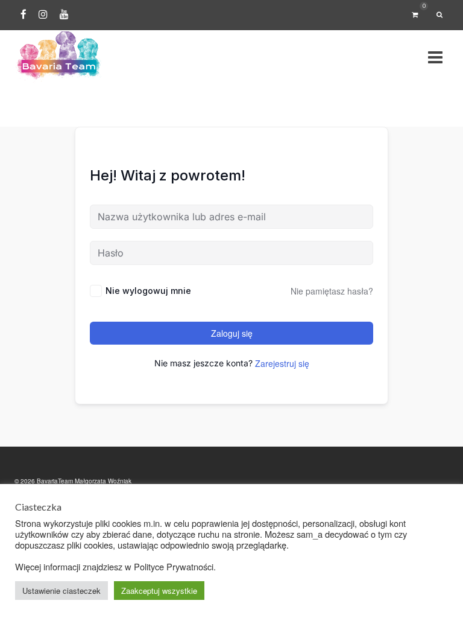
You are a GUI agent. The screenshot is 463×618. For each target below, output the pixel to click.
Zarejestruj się (282, 363)
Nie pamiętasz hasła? (332, 291)
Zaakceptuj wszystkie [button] (159, 590)
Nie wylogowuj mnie (148, 290)
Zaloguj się (232, 333)
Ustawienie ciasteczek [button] (61, 590)
